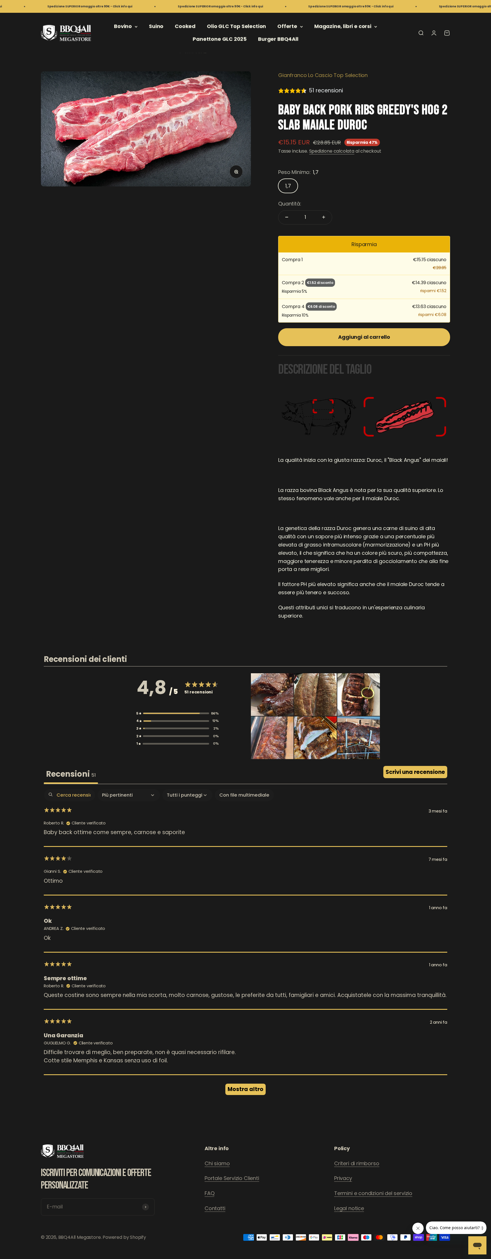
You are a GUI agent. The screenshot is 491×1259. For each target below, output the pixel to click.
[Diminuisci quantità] (286, 217)
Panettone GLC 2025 (220, 39)
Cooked (185, 26)
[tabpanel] (245, 945)
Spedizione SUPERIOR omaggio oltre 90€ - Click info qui (54, 6)
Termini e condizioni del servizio (373, 1193)
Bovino (123, 26)
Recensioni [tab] (71, 774)
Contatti (215, 1208)
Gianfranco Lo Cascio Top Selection (323, 75)
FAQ (209, 1193)
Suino (156, 26)
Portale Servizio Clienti (232, 1178)
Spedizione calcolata (331, 150)
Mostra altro (245, 1089)
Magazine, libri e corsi (342, 26)
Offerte (287, 26)
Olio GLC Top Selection (236, 26)
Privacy (343, 1178)
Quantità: (289, 203)
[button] (177, 713)
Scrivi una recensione (415, 772)
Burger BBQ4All (278, 39)
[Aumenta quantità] (323, 217)
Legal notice (349, 1208)
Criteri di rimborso (356, 1163)
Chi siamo (217, 1163)
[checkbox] (244, 795)
